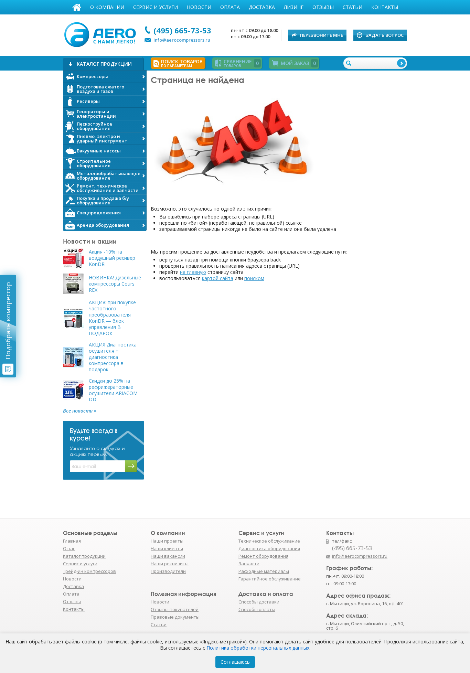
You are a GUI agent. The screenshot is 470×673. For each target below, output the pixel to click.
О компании (107, 7)
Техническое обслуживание (269, 541)
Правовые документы (175, 617)
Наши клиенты (167, 548)
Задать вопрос (385, 35)
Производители (168, 571)
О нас (69, 548)
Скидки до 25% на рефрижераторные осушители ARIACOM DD (113, 390)
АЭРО (101, 33)
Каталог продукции (84, 556)
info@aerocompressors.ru (181, 40)
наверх (422, 559)
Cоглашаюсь (235, 662)
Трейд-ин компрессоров (89, 571)
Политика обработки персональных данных (257, 647)
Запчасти (248, 563)
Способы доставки (258, 602)
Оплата (230, 7)
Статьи (352, 7)
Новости (199, 7)
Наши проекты (167, 541)
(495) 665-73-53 (182, 30)
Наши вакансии (168, 556)
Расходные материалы (263, 571)
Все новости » (79, 411)
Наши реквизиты (170, 563)
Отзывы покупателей (175, 609)
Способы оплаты (256, 609)
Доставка (262, 7)
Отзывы (323, 7)
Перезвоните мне (321, 35)
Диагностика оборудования (269, 548)
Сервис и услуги (155, 7)
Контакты (384, 7)
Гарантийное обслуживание (269, 579)
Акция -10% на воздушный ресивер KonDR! (112, 258)
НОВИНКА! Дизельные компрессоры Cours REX (115, 284)
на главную (193, 272)
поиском (254, 278)
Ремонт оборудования (263, 556)
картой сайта (217, 278)
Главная (77, 7)
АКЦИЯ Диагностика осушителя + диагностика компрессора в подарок (113, 357)
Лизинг (293, 7)
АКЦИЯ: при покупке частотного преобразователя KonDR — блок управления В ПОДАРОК (112, 317)
